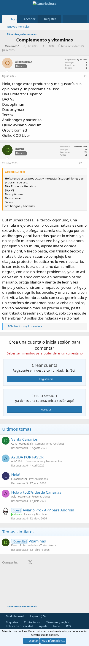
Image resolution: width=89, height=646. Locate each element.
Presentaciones (38, 479)
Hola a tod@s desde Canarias (36, 492)
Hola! (15, 474)
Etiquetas (11, 622)
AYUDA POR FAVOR (27, 457)
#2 (80, 163)
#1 (85, 76)
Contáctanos (31, 622)
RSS (68, 626)
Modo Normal (14, 616)
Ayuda (42, 626)
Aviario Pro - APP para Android (48, 510)
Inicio (56, 626)
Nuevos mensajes (18, 26)
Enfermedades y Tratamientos (43, 461)
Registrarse (46, 379)
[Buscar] (82, 19)
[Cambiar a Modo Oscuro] (66, 19)
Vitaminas (37, 541)
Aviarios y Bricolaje (35, 514)
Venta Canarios (24, 439)
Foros (15, 19)
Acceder (46, 409)
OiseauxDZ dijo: (15, 172)
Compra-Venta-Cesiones (49, 443)
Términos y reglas (57, 622)
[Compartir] (79, 76)
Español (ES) (37, 616)
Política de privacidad (19, 626)
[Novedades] (74, 19)
